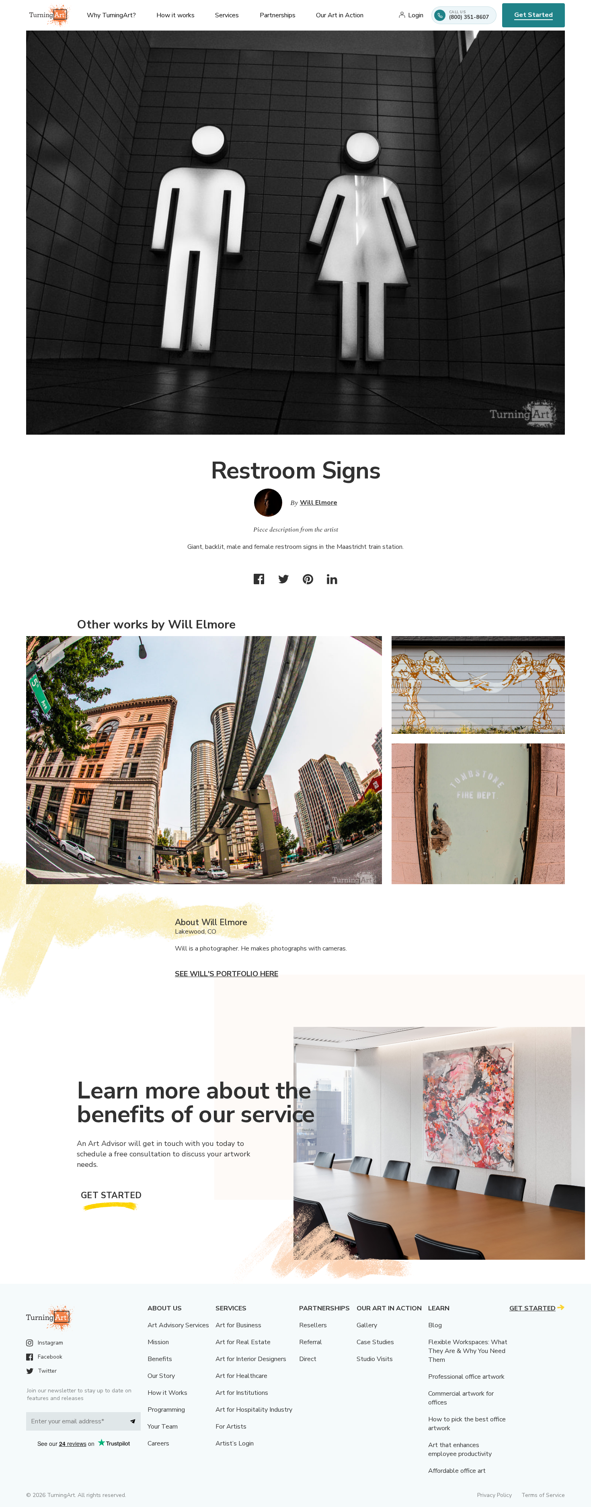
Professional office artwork (466, 1376)
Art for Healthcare (241, 1375)
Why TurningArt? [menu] (111, 15)
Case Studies (375, 1342)
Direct (307, 1359)
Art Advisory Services (178, 1325)
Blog (435, 1325)
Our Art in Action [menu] (339, 15)
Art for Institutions (241, 1392)
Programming (166, 1409)
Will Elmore (318, 502)
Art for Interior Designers (250, 1359)
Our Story (161, 1375)
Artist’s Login (234, 1443)
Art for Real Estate (243, 1342)
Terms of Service (543, 1495)
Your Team (163, 1426)
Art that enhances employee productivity (460, 1449)
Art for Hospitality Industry (253, 1409)
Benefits (160, 1359)
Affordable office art (457, 1470)
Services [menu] (227, 15)
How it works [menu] (175, 15)
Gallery (367, 1325)
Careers (158, 1443)
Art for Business (238, 1325)
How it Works (167, 1392)
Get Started (533, 14)
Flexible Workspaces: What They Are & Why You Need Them (467, 1351)
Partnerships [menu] (278, 15)
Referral (310, 1342)
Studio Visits (375, 1359)
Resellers (313, 1325)
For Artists (230, 1426)
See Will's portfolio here (226, 974)
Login (415, 15)
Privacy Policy (494, 1495)
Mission (158, 1342)
